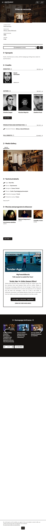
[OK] (23, 528)
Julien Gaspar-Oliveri (29, 281)
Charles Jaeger (7, 112)
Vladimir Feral (38, 112)
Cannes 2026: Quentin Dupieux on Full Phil (36, 334)
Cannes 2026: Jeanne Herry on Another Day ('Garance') (22, 335)
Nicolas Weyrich (23, 112)
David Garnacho (7, 26)
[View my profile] (42, 2)
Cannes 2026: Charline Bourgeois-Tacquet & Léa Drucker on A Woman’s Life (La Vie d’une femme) (8, 337)
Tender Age (13, 281)
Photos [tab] (6, 147)
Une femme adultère (9, 222)
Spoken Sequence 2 (24, 219)
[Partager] (38, 47)
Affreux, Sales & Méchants (10, 30)
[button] (40, 153)
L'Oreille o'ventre (39, 220)
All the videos (19, 346)
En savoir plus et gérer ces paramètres (11, 524)
